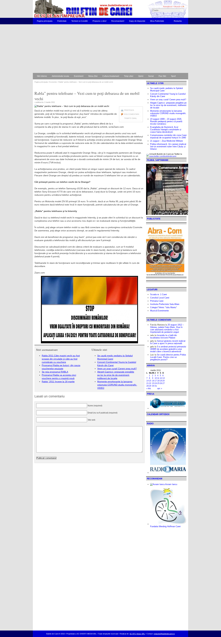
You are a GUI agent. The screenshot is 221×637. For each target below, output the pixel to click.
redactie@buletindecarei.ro (164, 634)
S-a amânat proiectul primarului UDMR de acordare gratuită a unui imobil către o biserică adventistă (168, 349)
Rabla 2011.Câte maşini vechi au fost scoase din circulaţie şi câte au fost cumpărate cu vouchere (61, 358)
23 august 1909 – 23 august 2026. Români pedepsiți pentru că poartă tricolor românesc (166, 121)
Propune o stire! (99, 21)
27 (163, 383)
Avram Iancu (171, 484)
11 (158, 378)
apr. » (159, 388)
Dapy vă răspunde (137, 21)
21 (147, 383)
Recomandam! (117, 21)
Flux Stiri (162, 76)
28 (147, 386)
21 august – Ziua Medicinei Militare (166, 141)
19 (161, 381)
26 (161, 383)
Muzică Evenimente (159, 310)
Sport (173, 76)
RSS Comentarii (131, 114)
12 (161, 378)
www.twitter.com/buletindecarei (162, 156)
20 (163, 381)
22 (150, 383)
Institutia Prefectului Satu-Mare (164, 304)
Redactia (178, 21)
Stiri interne (42, 76)
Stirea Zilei (93, 76)
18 (158, 381)
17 (156, 381)
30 (153, 386)
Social (151, 76)
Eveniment (78, 76)
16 (153, 381)
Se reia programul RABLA (55, 372)
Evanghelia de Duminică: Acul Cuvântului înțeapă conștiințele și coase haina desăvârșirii (165, 129)
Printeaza (129, 110)
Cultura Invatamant (110, 76)
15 (150, 381)
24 (156, 383)
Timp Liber (128, 76)
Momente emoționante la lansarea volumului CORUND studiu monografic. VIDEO (117, 384)
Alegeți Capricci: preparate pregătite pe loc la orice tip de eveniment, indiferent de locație (115, 375)
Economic (53, 82)
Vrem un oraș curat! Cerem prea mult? (117, 368)
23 (153, 383)
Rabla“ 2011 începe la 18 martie (58, 381)
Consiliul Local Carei (159, 297)
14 (147, 381)
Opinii (140, 76)
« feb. (148, 388)
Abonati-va (178, 6)
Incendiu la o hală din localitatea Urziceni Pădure (163, 336)
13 (163, 378)
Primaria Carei (156, 301)
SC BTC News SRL (137, 634)
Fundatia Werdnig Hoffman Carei (165, 526)
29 (150, 386)
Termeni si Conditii (79, 21)
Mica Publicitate (157, 21)
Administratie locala (60, 76)
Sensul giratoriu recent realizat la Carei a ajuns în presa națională (167, 342)
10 (156, 378)
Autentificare (167, 6)
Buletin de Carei (74, 9)
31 (156, 386)
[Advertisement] (110, 48)
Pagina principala (44, 21)
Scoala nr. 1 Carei (158, 294)
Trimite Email (130, 118)
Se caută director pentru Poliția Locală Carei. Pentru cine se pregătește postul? (168, 357)
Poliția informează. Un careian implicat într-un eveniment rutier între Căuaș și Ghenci (168, 146)
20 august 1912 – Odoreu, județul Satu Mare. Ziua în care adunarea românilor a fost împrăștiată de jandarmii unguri (167, 328)
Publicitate (61, 21)
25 (158, 383)
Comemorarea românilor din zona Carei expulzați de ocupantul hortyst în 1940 (168, 136)
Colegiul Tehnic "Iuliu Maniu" (163, 307)
